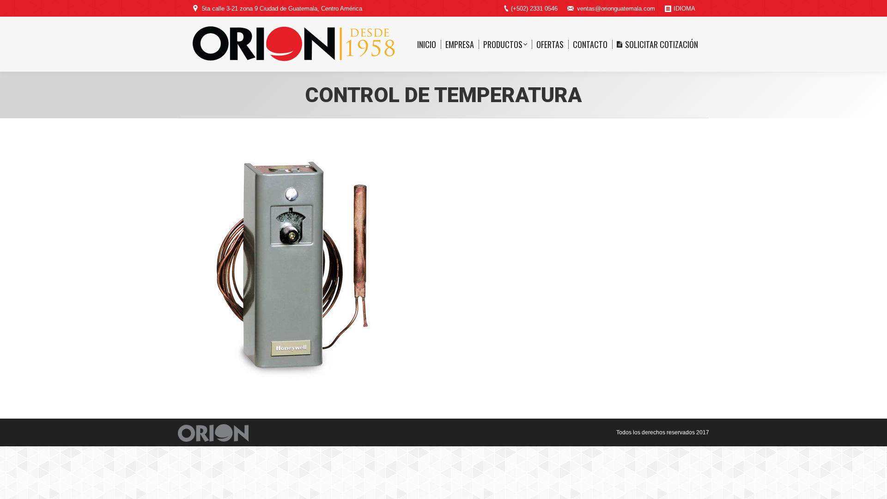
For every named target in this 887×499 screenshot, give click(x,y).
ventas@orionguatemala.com (616, 8)
